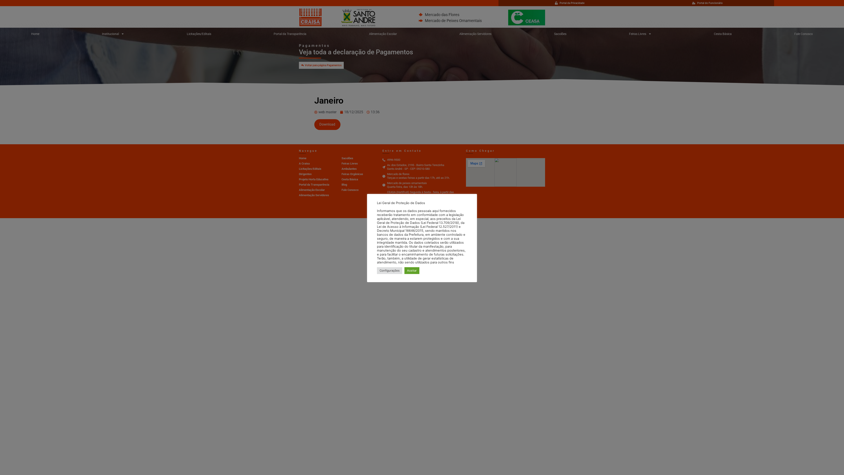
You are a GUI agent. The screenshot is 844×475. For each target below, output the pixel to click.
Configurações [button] (390, 270)
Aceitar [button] (412, 270)
